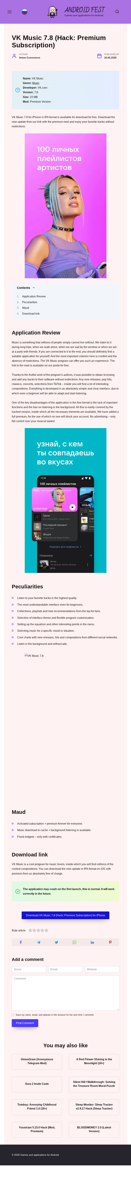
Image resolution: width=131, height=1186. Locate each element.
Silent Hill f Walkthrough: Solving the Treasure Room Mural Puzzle (94, 1084)
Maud (25, 307)
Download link (31, 313)
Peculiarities (29, 302)
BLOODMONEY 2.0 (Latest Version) (94, 1129)
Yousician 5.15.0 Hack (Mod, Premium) (37, 1129)
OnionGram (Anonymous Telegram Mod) (37, 1061)
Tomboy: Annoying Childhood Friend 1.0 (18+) (36, 1106)
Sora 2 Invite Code (37, 1083)
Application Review (34, 296)
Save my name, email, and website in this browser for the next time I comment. (55, 1015)
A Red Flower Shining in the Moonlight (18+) (94, 1061)
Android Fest (85, 10)
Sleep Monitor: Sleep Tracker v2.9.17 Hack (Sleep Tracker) (94, 1106)
